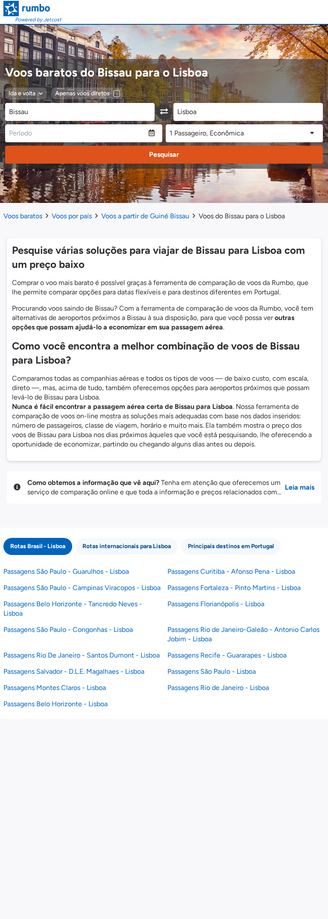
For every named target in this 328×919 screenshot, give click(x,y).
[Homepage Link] (32, 8)
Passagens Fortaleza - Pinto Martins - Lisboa (234, 588)
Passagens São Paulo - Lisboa (211, 671)
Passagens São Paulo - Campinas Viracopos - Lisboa (82, 588)
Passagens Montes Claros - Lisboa (54, 688)
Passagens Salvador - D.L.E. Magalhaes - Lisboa (73, 671)
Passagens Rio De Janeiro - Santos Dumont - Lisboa (81, 655)
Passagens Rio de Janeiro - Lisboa (218, 688)
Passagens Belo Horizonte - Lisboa (55, 704)
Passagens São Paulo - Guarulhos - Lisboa (66, 571)
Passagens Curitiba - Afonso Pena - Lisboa (231, 571)
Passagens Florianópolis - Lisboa (215, 604)
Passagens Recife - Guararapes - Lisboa (227, 655)
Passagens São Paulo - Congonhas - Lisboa (68, 629)
